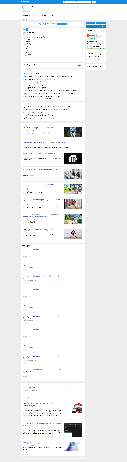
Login (100, 2)
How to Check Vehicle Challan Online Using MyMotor (39, 154)
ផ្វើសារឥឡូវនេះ (62, 24)
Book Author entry (98, 68)
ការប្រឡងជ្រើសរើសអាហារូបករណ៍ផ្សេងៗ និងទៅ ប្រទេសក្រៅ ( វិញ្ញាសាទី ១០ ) (42, 277)
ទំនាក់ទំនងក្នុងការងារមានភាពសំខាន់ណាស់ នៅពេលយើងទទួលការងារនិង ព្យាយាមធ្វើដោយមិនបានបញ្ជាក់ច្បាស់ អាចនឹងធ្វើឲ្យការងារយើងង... (41, 191)
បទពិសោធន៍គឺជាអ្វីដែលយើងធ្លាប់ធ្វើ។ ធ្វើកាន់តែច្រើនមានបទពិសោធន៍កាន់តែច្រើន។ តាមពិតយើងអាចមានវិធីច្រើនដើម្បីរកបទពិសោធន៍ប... (42, 206)
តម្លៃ (29, 11)
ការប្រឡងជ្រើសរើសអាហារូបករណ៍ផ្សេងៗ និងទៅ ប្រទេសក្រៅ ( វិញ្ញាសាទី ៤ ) (42, 357)
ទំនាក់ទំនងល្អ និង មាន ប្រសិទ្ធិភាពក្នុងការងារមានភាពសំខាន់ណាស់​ (41, 186)
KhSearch (101, 66)
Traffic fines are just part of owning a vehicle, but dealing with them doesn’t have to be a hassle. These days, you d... (42, 159)
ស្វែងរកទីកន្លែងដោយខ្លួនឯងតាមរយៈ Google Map (38, 128)
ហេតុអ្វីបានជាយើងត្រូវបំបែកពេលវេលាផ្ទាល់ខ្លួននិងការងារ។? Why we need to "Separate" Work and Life (41, 216)
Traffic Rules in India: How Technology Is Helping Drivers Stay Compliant (44, 143)
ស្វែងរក (94, 2)
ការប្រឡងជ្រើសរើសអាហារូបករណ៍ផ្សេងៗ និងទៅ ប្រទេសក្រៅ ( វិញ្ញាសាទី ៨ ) (42, 304)
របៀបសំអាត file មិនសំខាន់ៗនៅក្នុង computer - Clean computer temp (42, 425)
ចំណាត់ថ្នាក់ (24, 11)
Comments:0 (28, 58)
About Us (88, 66)
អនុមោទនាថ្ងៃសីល (29, 388)
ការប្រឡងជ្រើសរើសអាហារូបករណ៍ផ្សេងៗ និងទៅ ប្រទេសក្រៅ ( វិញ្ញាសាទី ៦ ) (42, 331)
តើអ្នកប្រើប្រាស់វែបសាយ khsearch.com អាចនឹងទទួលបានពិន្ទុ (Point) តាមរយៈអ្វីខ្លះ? (95, 44)
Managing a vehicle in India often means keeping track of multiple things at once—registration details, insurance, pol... (42, 174)
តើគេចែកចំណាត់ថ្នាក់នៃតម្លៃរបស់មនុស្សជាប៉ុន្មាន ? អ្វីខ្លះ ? (39, 16)
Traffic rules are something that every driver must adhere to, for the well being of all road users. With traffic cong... (45, 147)
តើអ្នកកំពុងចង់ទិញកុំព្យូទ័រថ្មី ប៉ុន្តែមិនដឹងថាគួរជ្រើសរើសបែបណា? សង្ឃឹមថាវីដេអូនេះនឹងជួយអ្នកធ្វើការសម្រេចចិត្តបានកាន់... (42, 235)
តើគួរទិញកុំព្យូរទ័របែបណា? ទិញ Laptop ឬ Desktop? (38, 230)
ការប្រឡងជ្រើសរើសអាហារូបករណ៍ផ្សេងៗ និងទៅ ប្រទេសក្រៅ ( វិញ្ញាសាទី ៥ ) (42, 344)
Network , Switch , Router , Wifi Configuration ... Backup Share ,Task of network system (42, 448)
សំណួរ (25, 256)
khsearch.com (94, 37)
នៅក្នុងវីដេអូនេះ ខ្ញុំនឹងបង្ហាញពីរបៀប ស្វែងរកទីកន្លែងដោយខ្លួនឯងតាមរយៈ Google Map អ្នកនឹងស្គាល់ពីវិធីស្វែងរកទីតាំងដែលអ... (42, 133)
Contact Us (95, 66)
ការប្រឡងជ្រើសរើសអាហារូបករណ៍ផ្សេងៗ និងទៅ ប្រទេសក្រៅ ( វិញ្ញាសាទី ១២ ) (42, 251)
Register (90, 23)
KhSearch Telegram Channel (96, 27)
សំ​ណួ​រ (25, 363)
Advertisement (89, 68)
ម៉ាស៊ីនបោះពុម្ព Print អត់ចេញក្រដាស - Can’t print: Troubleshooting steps (38, 405)
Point (95, 38)
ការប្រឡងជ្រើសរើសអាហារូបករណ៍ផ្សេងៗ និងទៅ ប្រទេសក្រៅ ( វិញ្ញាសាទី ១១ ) (42, 264)
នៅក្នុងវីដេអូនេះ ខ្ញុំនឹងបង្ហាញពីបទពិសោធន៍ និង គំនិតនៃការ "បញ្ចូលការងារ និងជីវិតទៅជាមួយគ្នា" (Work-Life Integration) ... (42, 221)
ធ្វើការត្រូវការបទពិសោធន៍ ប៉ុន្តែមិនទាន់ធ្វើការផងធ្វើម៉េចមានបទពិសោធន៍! (42, 201)
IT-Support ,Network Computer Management (36, 443)
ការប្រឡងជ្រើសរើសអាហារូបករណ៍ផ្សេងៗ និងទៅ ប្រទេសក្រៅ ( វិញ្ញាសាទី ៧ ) (42, 317)
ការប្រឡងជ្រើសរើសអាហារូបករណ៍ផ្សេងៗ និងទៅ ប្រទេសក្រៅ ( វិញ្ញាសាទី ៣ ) (42, 371)
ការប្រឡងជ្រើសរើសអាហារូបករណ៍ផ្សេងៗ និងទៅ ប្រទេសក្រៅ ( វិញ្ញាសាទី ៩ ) (42, 291)
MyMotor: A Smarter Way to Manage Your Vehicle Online (40, 169)
